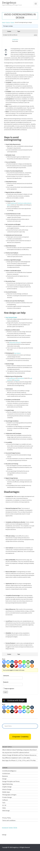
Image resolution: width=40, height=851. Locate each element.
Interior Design (6, 789)
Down (5, 55)
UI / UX (4, 805)
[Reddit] (20, 662)
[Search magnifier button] (35, 726)
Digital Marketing (7, 784)
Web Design (6, 810)
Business (5, 776)
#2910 (35, 35)
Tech (3, 803)
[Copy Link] (8, 666)
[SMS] (28, 666)
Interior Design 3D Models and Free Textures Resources (19, 755)
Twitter (11, 827)
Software (5, 800)
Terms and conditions (8, 820)
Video (4, 808)
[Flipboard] (16, 666)
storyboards (21, 378)
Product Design (7, 797)
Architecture (6, 773)
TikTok (15, 827)
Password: (5, 682)
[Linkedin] (12, 662)
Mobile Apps (6, 792)
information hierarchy (15, 342)
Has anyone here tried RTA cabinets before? (15, 752)
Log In (5, 692)
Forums (8, 22)
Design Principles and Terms (11, 781)
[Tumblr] (32, 662)
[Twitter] (8, 662)
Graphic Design (7, 787)
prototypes (13, 203)
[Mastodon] (20, 666)
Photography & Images (9, 795)
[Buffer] (12, 666)
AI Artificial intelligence (9, 771)
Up (5, 49)
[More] (32, 666)
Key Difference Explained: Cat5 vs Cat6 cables (16, 758)
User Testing (17, 353)
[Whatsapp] (24, 662)
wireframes (12, 378)
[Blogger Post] (4, 666)
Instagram (5, 827)
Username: (6, 675)
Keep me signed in (9, 688)
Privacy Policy (6, 818)
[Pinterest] (16, 662)
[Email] (28, 662)
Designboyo (12, 3)
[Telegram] (24, 666)
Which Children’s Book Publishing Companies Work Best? (19, 750)
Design (12, 22)
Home (3, 22)
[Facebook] (4, 662)
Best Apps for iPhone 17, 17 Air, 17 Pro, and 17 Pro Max (19, 760)
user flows (16, 380)
